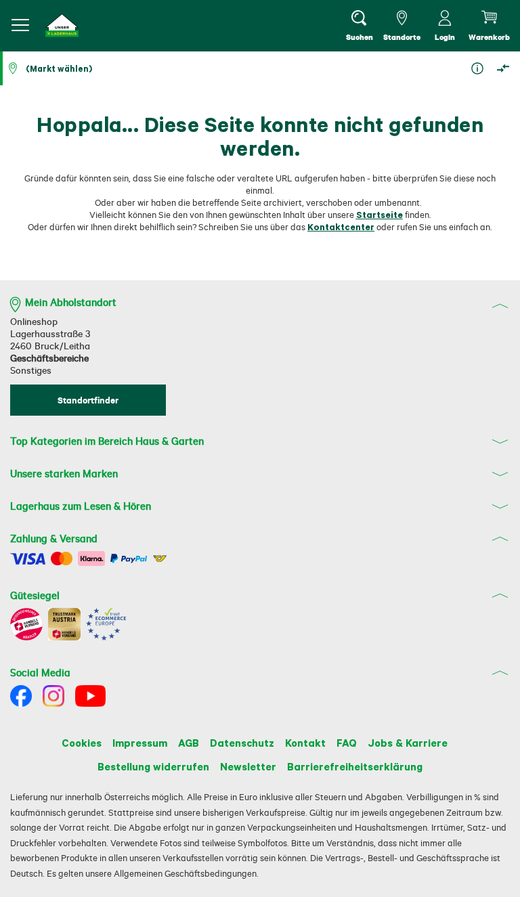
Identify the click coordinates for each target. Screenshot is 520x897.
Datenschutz (242, 742)
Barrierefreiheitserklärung (354, 766)
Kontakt (305, 742)
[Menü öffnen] (20, 25)
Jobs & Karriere (408, 742)
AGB (188, 742)
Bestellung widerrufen (153, 766)
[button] (62, 25)
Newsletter (248, 766)
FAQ (347, 742)
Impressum (139, 742)
